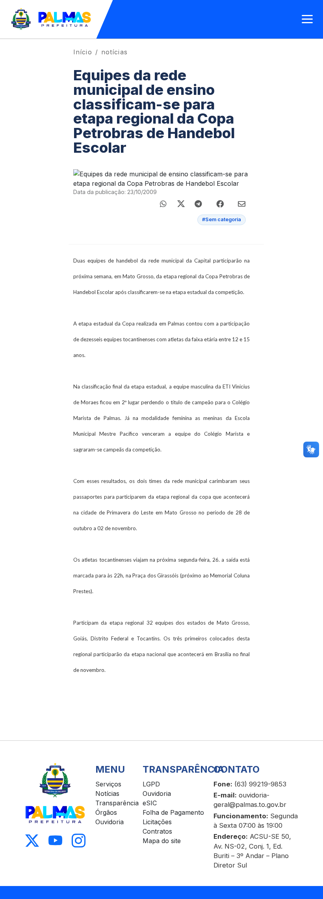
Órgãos (106, 812)
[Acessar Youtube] (55, 841)
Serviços (108, 784)
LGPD (151, 784)
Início (82, 52)
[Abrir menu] (307, 19)
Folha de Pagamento (173, 812)
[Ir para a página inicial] (51, 19)
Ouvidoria (109, 822)
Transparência (117, 803)
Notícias (107, 793)
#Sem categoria (221, 219)
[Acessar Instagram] (78, 841)
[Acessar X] (32, 841)
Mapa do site (162, 841)
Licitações (157, 822)
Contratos (157, 831)
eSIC (150, 803)
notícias (114, 52)
